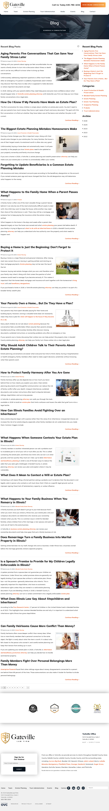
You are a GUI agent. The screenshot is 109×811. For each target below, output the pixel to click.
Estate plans (29, 149)
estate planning (48, 225)
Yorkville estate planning (27, 94)
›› (28, 687)
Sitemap (48, 803)
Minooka (45, 764)
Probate (19, 199)
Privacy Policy (27, 803)
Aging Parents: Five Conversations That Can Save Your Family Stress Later (95, 53)
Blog (82, 11)
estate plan (26, 402)
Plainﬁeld (62, 764)
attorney (39, 94)
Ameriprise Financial (8, 669)
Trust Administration (47, 11)
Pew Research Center (21, 607)
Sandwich (81, 764)
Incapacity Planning (91, 105)
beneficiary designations (21, 283)
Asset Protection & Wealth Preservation (28, 133)
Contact (92, 11)
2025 (84, 125)
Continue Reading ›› (72, 120)
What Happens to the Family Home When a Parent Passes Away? (94, 66)
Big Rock (58, 761)
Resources (14, 803)
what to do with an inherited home (38, 228)
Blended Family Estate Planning (23, 506)
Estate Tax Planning (91, 102)
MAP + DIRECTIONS (91, 742)
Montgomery (53, 764)
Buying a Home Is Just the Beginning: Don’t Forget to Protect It (93, 73)
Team (16, 11)
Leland (91, 761)
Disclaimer (39, 803)
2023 (84, 133)
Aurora (51, 761)
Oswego (74, 764)
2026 (84, 121)
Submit (19, 769)
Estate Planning (29, 11)
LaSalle (102, 761)
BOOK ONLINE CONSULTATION (93, 5)
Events (72, 11)
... (25, 687)
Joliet (86, 761)
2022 (84, 136)
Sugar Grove (98, 764)
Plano (68, 764)
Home (6, 11)
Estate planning (26, 264)
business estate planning (20, 529)
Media (62, 11)
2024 (84, 129)
